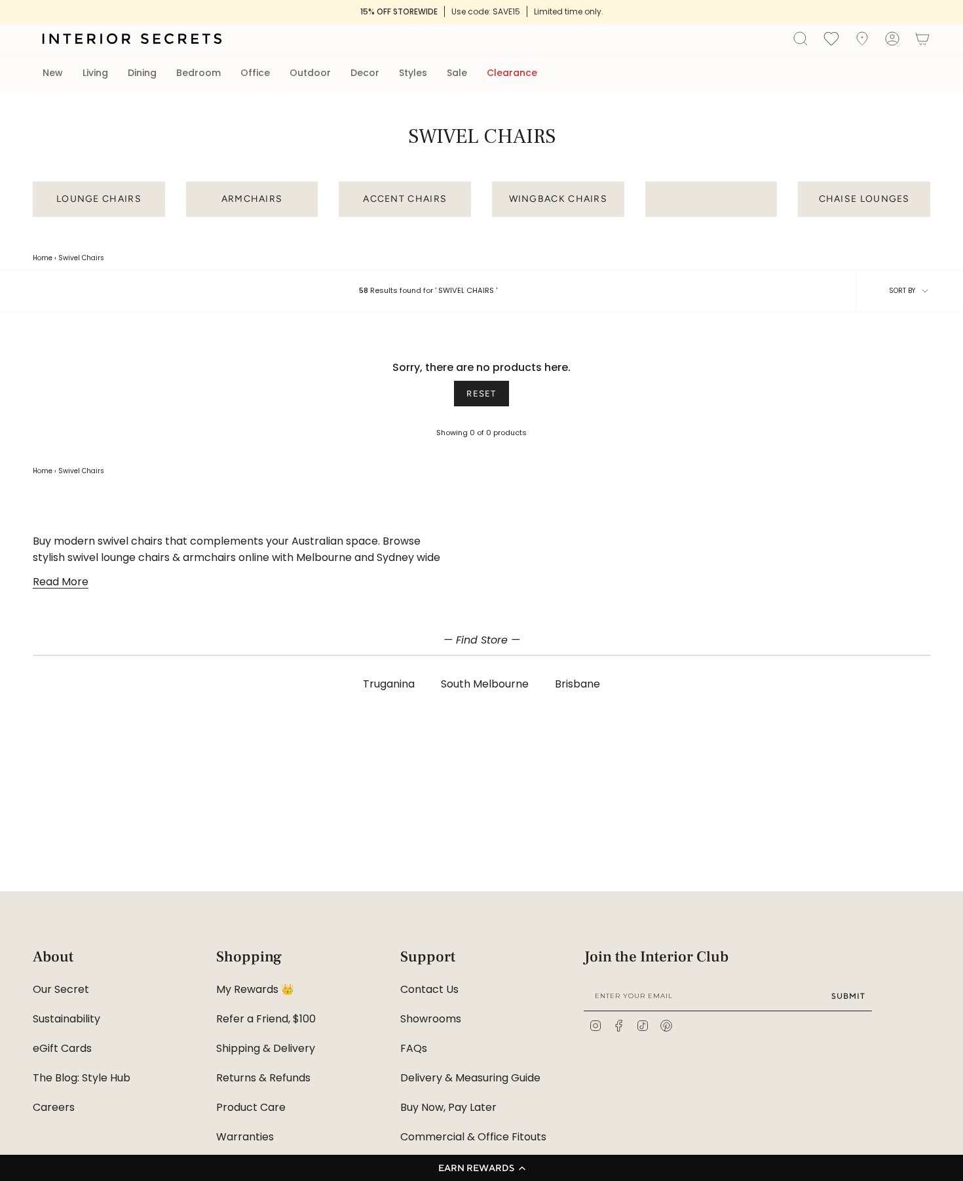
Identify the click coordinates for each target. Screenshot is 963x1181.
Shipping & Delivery (265, 1048)
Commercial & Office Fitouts (473, 1136)
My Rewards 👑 (255, 989)
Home (42, 258)
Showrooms (430, 1018)
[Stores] (862, 39)
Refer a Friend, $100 (266, 1018)
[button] (481, 1168)
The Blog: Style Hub (81, 1077)
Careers (54, 1107)
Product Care (251, 1107)
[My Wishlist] (831, 38)
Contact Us (429, 989)
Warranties (245, 1136)
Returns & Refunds (263, 1077)
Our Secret (61, 989)
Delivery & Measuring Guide (470, 1077)
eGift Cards (62, 1048)
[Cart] (922, 39)
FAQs (413, 1048)
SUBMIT (848, 996)
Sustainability (66, 1018)
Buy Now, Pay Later (448, 1107)
